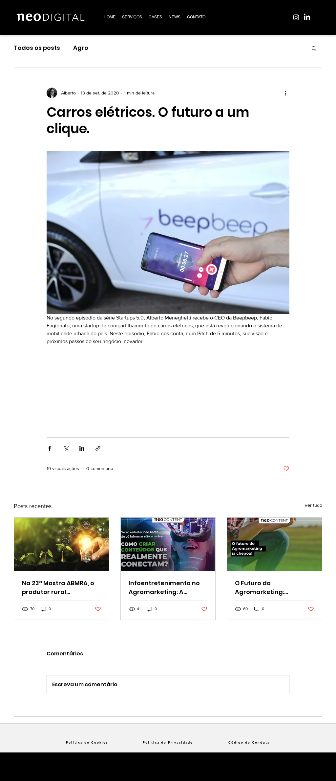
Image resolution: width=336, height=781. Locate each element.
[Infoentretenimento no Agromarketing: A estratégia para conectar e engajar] (168, 544)
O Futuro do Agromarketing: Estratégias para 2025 (269, 587)
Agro (80, 48)
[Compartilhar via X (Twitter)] (66, 448)
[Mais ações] (285, 93)
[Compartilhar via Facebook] (50, 448)
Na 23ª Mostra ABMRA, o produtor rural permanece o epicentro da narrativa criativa (58, 587)
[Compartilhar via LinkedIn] (82, 448)
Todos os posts (37, 48)
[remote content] (168, 384)
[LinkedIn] (307, 17)
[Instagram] (296, 17)
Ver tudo (313, 505)
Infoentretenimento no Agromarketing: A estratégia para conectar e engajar (164, 587)
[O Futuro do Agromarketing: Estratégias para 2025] (274, 544)
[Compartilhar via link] (98, 448)
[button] (314, 48)
